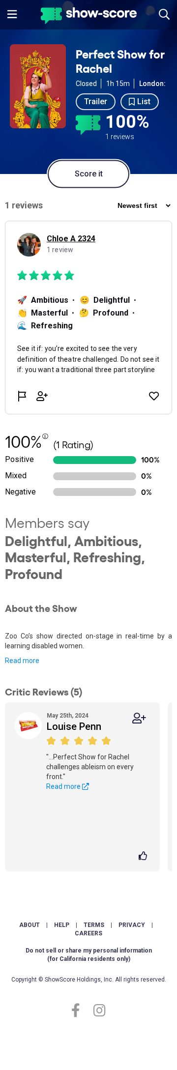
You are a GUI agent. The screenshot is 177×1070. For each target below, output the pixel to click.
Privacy (131, 925)
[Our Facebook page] (79, 1011)
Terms (94, 925)
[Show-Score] (89, 17)
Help (61, 925)
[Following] (139, 718)
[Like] (144, 857)
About (29, 925)
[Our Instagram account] (97, 1011)
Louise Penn (74, 726)
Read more (22, 661)
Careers (88, 933)
